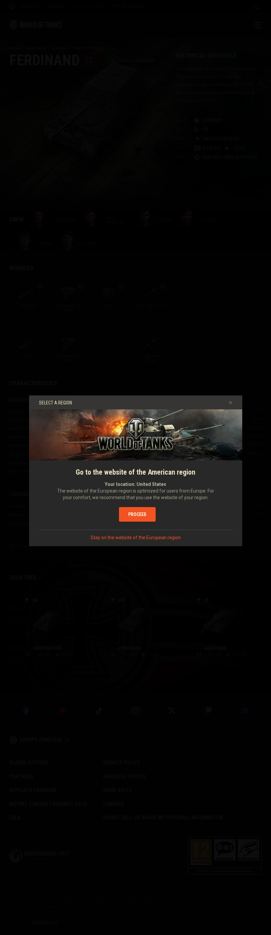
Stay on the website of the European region (136, 537)
